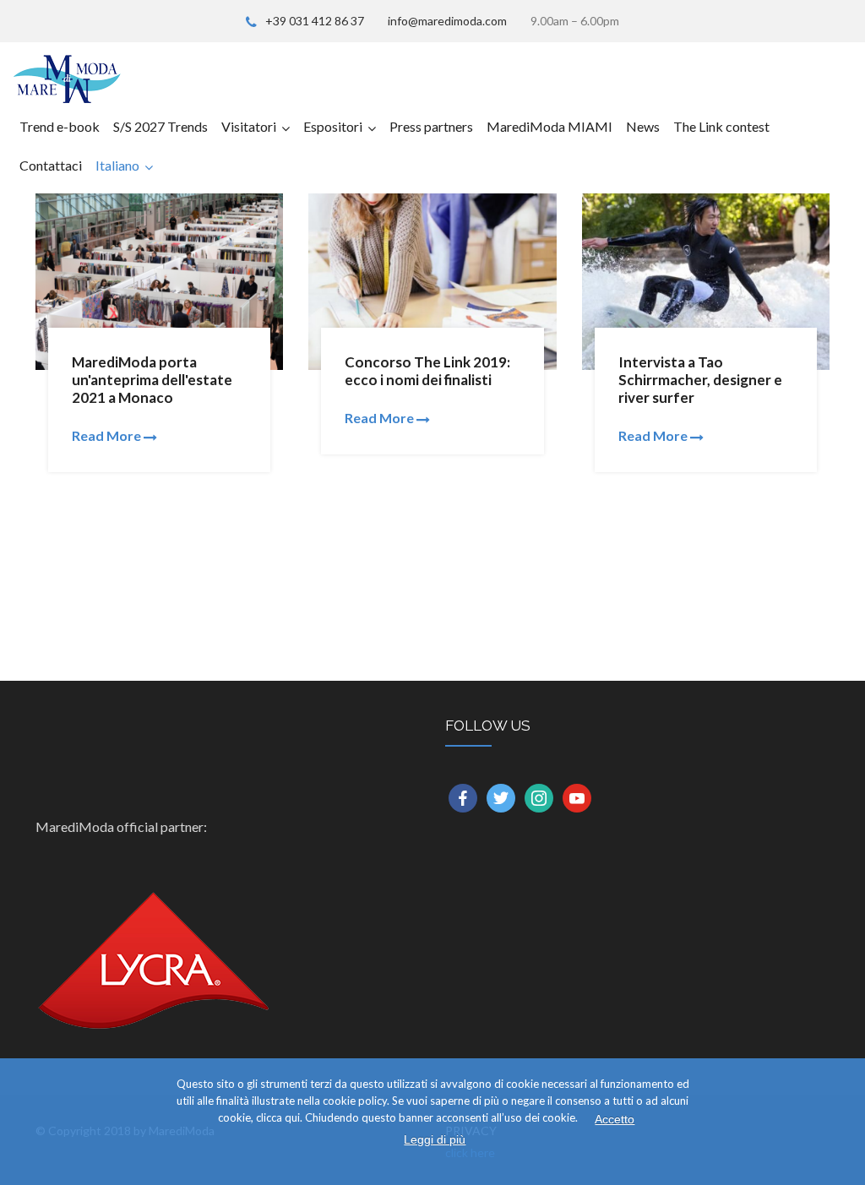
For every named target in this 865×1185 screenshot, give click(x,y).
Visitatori (248, 126)
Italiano (117, 165)
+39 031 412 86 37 (314, 21)
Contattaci (50, 165)
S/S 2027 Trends (160, 126)
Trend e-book (59, 126)
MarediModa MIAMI (549, 126)
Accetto (614, 1119)
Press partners (431, 126)
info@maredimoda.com (447, 21)
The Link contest (721, 126)
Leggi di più (434, 1139)
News (643, 126)
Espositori (332, 126)
